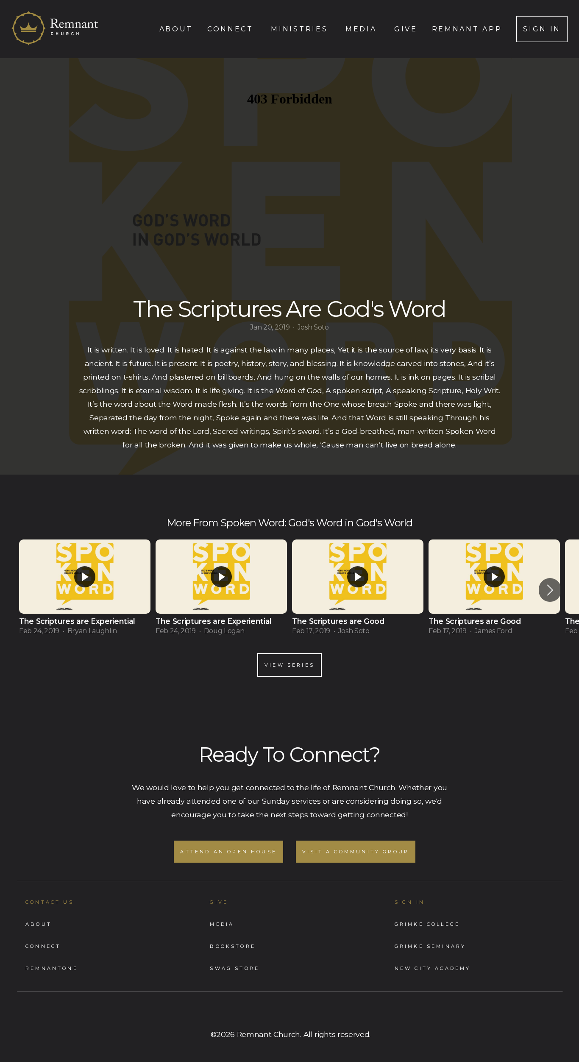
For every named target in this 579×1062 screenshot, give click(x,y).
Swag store (234, 968)
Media (362, 29)
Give (406, 29)
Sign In (542, 29)
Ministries (301, 29)
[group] (84, 589)
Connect (231, 29)
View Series (289, 665)
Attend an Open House (228, 852)
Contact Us (49, 902)
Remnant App (467, 29)
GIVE (219, 902)
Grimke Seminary (430, 946)
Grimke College (427, 924)
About (176, 29)
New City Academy (433, 968)
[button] (550, 590)
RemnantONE (51, 968)
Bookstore (233, 946)
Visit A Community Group (355, 852)
